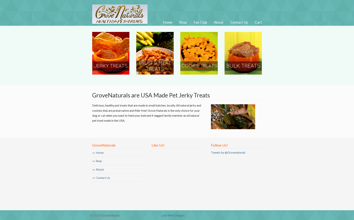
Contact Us (103, 177)
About (100, 169)
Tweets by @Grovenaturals (228, 152)
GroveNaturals (124, 12)
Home (100, 152)
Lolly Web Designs (173, 215)
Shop (99, 161)
